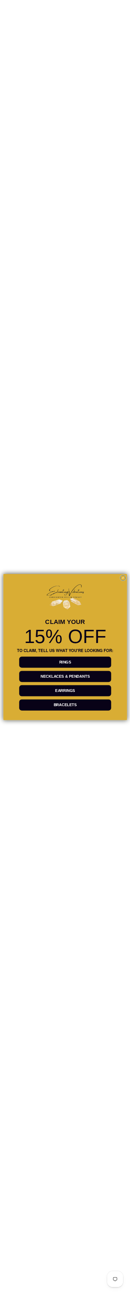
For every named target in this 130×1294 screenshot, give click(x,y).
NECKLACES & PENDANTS (65, 676)
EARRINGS (65, 690)
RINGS (65, 662)
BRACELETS (65, 705)
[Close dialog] (122, 578)
